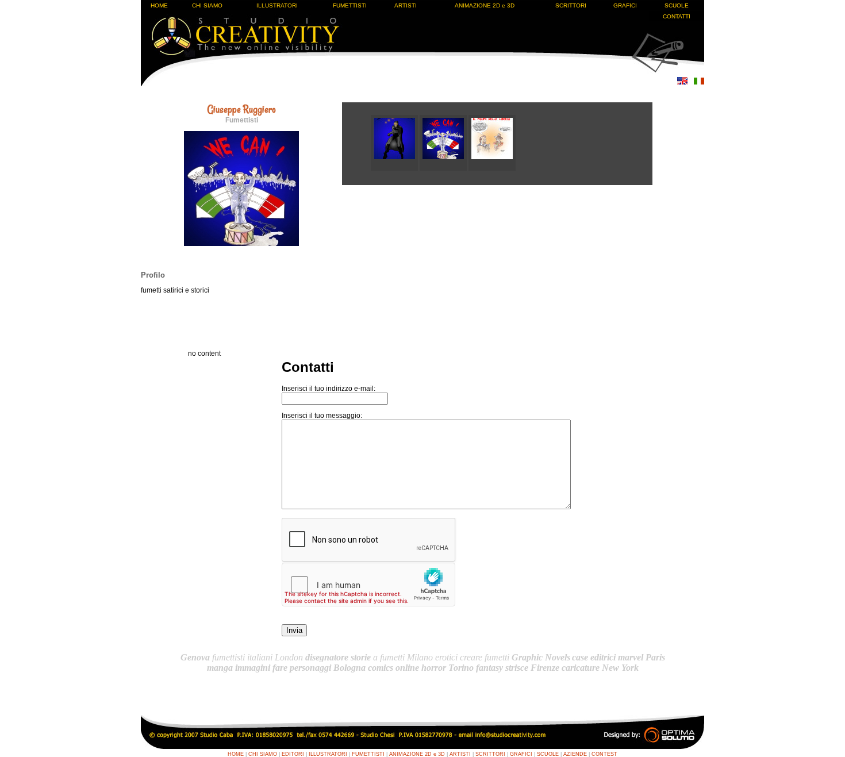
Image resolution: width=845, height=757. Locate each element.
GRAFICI (625, 5)
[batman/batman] (395, 168)
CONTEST (604, 754)
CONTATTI (676, 16)
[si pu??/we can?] (444, 168)
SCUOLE (677, 5)
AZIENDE (575, 754)
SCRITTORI (570, 5)
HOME (159, 5)
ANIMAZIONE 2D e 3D (484, 5)
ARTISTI (405, 5)
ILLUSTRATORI (277, 5)
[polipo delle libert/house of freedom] (492, 168)
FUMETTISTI (350, 5)
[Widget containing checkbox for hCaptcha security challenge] (368, 584)
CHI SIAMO (207, 5)
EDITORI (293, 754)
